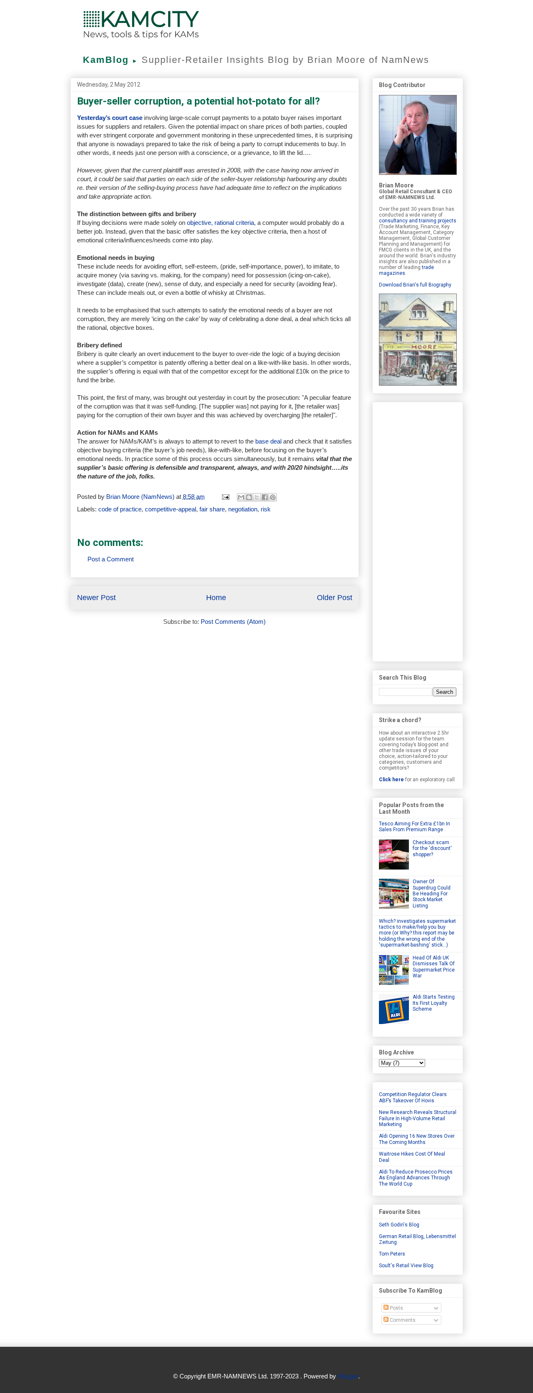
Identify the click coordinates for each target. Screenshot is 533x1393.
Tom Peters (392, 1254)
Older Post (334, 597)
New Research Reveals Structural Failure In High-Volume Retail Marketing (417, 1118)
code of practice (120, 509)
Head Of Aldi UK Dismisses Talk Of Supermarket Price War (434, 967)
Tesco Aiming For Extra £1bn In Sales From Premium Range (414, 826)
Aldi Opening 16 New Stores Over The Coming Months (417, 1139)
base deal (269, 441)
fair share (212, 509)
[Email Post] (225, 496)
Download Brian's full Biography (415, 285)
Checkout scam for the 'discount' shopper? (432, 848)
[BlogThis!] (249, 497)
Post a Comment (110, 559)
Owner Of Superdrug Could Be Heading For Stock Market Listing (432, 894)
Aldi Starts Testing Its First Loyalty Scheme (434, 1003)
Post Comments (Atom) (233, 621)
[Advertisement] (417, 530)
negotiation (242, 509)
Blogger (348, 1376)
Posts (396, 1308)
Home (216, 597)
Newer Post (96, 597)
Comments (402, 1320)
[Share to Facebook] (265, 497)
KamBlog (110, 60)
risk (266, 509)
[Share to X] (257, 497)
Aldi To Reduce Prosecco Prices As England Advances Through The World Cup (416, 1178)
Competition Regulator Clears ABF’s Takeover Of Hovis (413, 1097)
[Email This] (241, 497)
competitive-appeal (170, 509)
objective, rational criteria (220, 222)
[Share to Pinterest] (273, 497)
